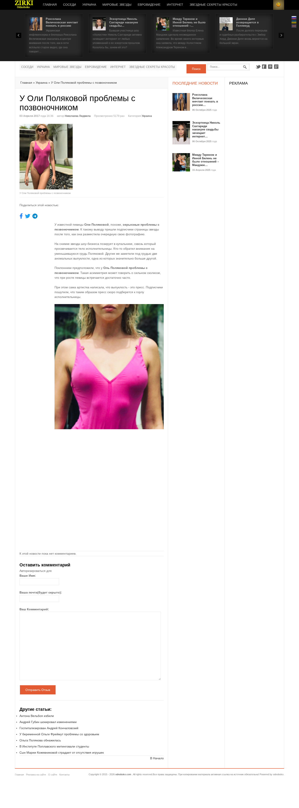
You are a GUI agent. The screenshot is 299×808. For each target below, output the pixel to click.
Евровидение (149, 5)
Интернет (175, 5)
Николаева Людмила (78, 116)
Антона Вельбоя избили (36, 716)
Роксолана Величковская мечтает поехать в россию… (205, 100)
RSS (278, 5)
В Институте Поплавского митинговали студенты (54, 746)
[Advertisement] (128, 154)
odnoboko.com (123, 774)
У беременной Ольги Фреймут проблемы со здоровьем (59, 734)
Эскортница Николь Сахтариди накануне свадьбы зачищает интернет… (206, 129)
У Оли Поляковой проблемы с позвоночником (84, 82)
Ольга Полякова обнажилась (40, 740)
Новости (24, 5)
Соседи (69, 5)
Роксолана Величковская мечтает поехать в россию (62, 22)
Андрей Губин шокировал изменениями (48, 722)
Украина (89, 5)
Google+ (276, 66)
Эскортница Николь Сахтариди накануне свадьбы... (123, 22)
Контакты (64, 774)
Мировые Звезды (116, 5)
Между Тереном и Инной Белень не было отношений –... (189, 22)
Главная (50, 5)
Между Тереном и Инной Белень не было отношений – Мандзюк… (205, 160)
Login (267, 5)
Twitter (258, 66)
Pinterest (270, 66)
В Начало (157, 758)
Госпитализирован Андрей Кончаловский (48, 728)
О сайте (52, 774)
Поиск (196, 69)
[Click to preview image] (55, 156)
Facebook (264, 66)
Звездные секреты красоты (213, 5)
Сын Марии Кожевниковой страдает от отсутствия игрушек (61, 752)
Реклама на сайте (36, 774)
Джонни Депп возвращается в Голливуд (247, 22)
